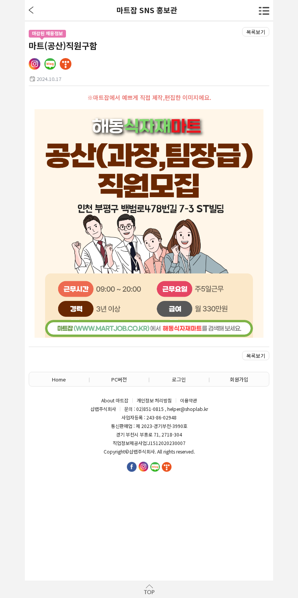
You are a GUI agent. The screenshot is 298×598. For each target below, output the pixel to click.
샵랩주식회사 (142, 451)
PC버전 (119, 379)
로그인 (179, 379)
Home (59, 379)
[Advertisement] (149, 518)
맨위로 (149, 589)
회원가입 (239, 379)
